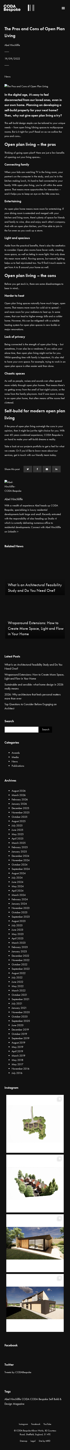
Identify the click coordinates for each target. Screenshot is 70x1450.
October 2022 (19, 964)
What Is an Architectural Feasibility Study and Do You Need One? (33, 666)
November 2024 (21, 860)
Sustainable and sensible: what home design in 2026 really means (33, 686)
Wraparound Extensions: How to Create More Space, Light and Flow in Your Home (34, 676)
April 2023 (18, 938)
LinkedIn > (13, 531)
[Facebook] (37, 469)
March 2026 (19, 795)
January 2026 (19, 804)
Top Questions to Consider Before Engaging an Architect (30, 706)
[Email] (47, 469)
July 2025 (17, 825)
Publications (18, 766)
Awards (16, 753)
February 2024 (20, 899)
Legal (33, 1440)
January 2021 (19, 1008)
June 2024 (17, 882)
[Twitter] (28, 469)
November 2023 (21, 908)
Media (15, 757)
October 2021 (19, 995)
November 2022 (21, 960)
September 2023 (21, 916)
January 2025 (19, 851)
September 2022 (21, 969)
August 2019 (18, 1042)
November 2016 (20, 1068)
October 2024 (19, 864)
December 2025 (20, 808)
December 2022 (20, 956)
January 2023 (19, 951)
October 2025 (19, 817)
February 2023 (20, 947)
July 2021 (17, 1003)
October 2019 (19, 1034)
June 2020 (18, 1025)
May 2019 (17, 1047)
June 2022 (17, 982)
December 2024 (20, 856)
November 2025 (21, 812)
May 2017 (17, 1064)
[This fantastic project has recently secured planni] (35, 1243)
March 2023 (19, 943)
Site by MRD (44, 1440)
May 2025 (18, 834)
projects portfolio (33, 446)
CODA (25, 1399)
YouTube (47, 1424)
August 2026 (19, 791)
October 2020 (20, 1016)
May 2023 (18, 934)
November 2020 (21, 1012)
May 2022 (18, 986)
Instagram (23, 1424)
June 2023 (17, 930)
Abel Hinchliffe (12, 1399)
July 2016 (17, 1073)
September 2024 (21, 869)
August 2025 (19, 821)
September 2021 (21, 999)
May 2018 (17, 1060)
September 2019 (20, 1038)
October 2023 (19, 912)
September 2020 (21, 1021)
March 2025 (19, 843)
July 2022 (17, 977)
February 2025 (20, 847)
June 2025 (17, 830)
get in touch (20, 455)
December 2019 (20, 1029)
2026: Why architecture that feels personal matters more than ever (32, 696)
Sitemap (23, 1440)
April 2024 (18, 890)
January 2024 (19, 903)
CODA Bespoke (39, 1399)
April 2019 (17, 1051)
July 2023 (17, 925)
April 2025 (18, 838)
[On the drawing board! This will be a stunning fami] (35, 1303)
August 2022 (19, 973)
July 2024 (17, 877)
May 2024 (18, 886)
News (7, 76)
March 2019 (18, 1055)
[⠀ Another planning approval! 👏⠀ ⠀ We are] (35, 1183)
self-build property (17, 110)
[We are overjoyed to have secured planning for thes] (35, 1124)
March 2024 (19, 895)
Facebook (35, 1424)
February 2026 (20, 799)
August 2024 (19, 873)
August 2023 (19, 921)
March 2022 (19, 990)
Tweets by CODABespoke (17, 1372)
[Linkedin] (56, 469)
